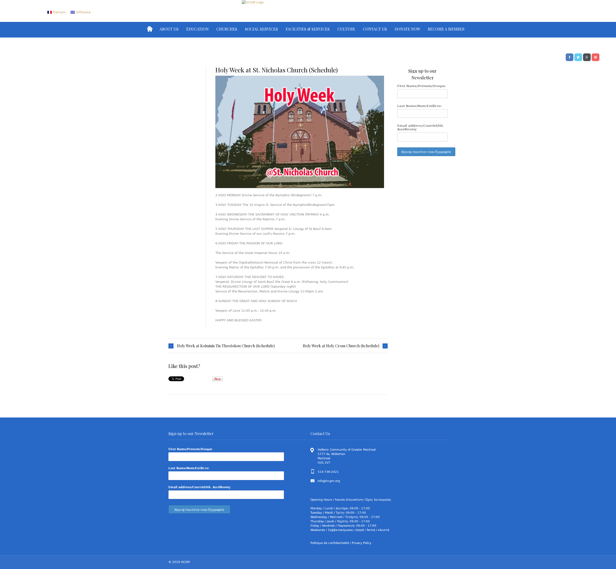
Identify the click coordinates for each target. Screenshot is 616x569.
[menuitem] (56, 12)
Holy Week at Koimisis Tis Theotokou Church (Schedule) (226, 345)
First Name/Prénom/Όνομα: (421, 86)
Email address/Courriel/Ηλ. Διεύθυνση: (420, 127)
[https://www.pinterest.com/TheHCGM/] (595, 57)
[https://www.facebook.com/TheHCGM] (569, 57)
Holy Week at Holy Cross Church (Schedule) (341, 345)
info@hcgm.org (329, 481)
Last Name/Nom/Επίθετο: (419, 106)
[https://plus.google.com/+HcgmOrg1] (587, 57)
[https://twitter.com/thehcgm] (578, 57)
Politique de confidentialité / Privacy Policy (340, 543)
